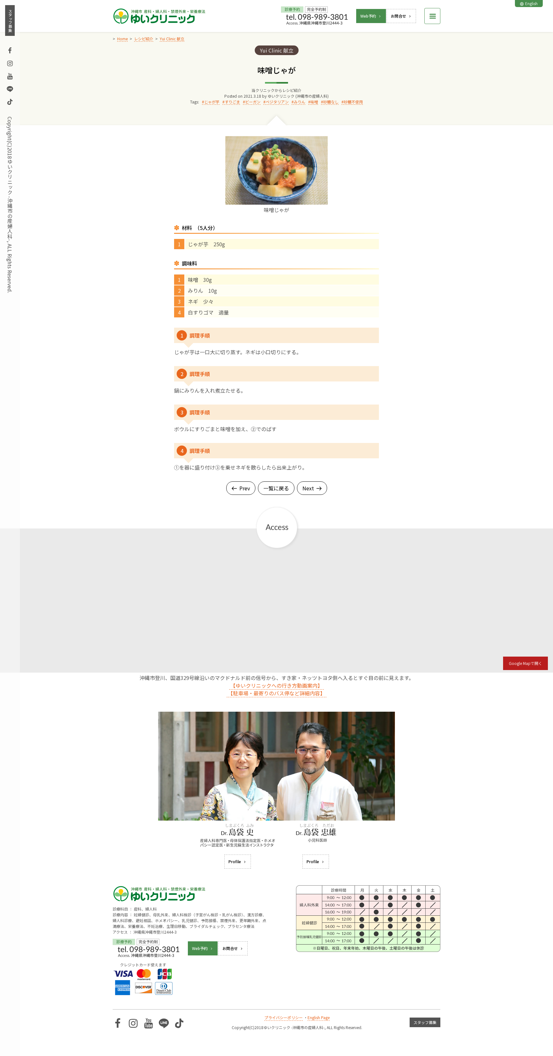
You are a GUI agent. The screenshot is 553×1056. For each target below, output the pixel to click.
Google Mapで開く (525, 663)
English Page (319, 1017)
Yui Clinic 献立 (276, 50)
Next (308, 488)
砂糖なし (331, 101)
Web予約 (368, 16)
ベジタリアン (277, 101)
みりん (299, 101)
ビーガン (252, 101)
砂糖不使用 (353, 101)
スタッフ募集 (10, 20)
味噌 (314, 101)
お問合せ (398, 16)
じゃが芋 (212, 101)
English (531, 3)
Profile (234, 861)
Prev (244, 488)
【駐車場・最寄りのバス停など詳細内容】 (276, 693)
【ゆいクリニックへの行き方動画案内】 (276, 685)
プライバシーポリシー (283, 1017)
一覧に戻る (276, 488)
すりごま (232, 101)
